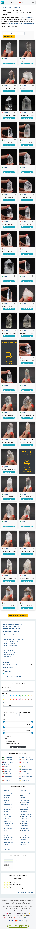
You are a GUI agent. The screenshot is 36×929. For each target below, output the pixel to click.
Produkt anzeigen (9, 63)
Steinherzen (9, 634)
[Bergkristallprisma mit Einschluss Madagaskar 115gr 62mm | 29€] (9, 593)
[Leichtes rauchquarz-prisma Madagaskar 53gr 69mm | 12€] (27, 48)
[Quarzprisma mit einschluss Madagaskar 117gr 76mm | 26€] (9, 566)
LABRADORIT (8, 823)
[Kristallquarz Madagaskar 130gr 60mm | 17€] (9, 266)
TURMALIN (24, 844)
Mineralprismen (10, 636)
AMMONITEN (25, 793)
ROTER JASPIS (25, 837)
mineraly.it (18, 915)
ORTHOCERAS (8, 828)
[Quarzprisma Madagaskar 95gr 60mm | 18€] (27, 348)
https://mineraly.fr (18, 910)
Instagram (25, 906)
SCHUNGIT (8, 839)
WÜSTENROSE (25, 847)
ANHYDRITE (8, 795)
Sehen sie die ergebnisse (18, 747)
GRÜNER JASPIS (26, 814)
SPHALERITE (25, 842)
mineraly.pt (18, 917)
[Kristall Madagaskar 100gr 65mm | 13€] (9, 103)
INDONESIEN (8, 766)
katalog (5, 7)
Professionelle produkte (13, 676)
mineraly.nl (8, 917)
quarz (5, 58)
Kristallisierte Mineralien (13, 629)
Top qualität (8, 674)
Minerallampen (9, 643)
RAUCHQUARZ (26, 832)
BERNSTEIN (25, 800)
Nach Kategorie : (7, 687)
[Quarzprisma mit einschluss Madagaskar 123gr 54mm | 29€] (27, 593)
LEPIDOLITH (25, 823)
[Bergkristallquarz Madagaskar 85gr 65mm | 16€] (27, 239)
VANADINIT (8, 847)
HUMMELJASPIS (26, 816)
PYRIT (6, 830)
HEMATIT (7, 816)
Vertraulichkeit (29, 900)
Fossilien (7, 662)
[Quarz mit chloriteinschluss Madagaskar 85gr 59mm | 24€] (9, 511)
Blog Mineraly (8, 906)
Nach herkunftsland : (25, 712)
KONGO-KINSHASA (27, 759)
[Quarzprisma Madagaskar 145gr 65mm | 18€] (27, 320)
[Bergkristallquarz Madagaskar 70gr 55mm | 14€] (9, 157)
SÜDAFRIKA (8, 780)
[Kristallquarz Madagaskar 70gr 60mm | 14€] (9, 184)
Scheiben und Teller (11, 641)
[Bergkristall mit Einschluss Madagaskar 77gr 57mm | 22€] (9, 457)
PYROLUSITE (25, 830)
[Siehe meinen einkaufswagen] (17, 2)
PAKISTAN (7, 773)
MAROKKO (8, 769)
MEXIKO (7, 771)
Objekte (11, 7)
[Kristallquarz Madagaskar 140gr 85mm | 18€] (9, 320)
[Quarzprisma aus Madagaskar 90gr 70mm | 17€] (27, 266)
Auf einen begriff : (8, 705)
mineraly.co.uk (22, 913)
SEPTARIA (24, 839)
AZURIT (24, 797)
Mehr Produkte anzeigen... (18, 615)
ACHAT (7, 790)
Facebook (17, 906)
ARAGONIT (7, 797)
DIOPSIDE (24, 804)
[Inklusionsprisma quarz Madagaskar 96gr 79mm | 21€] (27, 429)
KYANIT (24, 821)
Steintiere (8, 656)
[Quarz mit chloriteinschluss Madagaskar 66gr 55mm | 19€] (9, 402)
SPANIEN (25, 762)
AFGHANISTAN (9, 757)
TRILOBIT (7, 844)
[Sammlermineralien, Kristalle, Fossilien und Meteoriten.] (2, 3)
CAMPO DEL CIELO (26, 802)
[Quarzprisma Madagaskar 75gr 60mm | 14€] (27, 157)
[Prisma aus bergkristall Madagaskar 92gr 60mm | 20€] (9, 429)
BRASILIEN (8, 759)
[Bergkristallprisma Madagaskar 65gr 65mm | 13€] (9, 130)
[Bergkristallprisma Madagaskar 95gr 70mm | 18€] (9, 375)
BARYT (6, 800)
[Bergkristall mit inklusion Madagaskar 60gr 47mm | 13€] (27, 75)
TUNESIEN (8, 776)
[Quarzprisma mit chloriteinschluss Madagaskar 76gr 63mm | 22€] (27, 484)
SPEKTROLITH (8, 842)
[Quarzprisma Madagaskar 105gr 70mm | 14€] (27, 130)
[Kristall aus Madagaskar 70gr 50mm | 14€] (27, 184)
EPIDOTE (24, 807)
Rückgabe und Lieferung (17, 902)
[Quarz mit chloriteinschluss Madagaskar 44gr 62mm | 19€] (27, 375)
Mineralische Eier (10, 652)
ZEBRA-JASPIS (8, 849)
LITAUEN (25, 766)
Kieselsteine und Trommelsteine (14, 639)
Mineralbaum (8, 659)
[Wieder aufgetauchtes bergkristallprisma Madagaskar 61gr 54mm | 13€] (9, 75)
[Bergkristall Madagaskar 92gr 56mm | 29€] (27, 566)
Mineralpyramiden (10, 645)
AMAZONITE (25, 790)
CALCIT (7, 802)
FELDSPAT (24, 809)
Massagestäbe (9, 654)
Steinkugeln (8, 650)
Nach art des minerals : (9, 712)
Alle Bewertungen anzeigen (25, 892)
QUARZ (7, 832)
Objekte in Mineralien (11, 631)
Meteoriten (8, 667)
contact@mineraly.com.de (20, 908)
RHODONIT (7, 835)
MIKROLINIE (25, 825)
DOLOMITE (8, 807)
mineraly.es (28, 915)
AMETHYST (8, 793)
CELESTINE (8, 804)
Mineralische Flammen (11, 647)
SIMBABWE (25, 780)
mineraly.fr (11, 913)
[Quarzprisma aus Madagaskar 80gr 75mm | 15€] (27, 211)
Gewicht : (5, 725)
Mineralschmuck (10, 665)
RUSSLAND (25, 773)
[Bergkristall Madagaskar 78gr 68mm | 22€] (9, 484)
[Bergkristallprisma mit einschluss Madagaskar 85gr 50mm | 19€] (27, 402)
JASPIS (24, 818)
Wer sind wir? (6, 902)
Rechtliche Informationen (17, 900)
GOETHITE (7, 814)
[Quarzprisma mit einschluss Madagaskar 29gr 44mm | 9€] (9, 48)
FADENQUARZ (8, 809)
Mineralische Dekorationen (13, 626)
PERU (24, 771)
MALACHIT (7, 825)
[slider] (4, 722)
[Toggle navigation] (33, 2)
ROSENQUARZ (8, 837)
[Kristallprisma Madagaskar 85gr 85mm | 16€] (9, 239)
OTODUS (24, 828)
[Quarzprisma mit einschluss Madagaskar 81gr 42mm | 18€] (27, 293)
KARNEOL (7, 821)
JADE (6, 818)
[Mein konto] (14, 2)
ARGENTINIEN (26, 757)
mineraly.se (29, 917)
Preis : (4, 719)
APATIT (23, 795)
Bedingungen (5, 900)
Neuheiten (7, 671)
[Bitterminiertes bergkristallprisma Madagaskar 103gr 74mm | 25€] (9, 538)
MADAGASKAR (27, 769)
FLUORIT (7, 811)
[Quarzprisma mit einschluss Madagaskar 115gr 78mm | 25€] (27, 538)
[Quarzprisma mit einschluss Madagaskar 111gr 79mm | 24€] (27, 511)
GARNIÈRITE (25, 811)
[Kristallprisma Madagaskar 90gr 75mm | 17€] (9, 293)
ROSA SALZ (25, 835)
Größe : (5, 730)
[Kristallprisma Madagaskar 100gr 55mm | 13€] (27, 103)
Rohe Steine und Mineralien (13, 624)
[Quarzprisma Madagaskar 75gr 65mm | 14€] (9, 211)
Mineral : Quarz (8, 36)
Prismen (17, 7)
